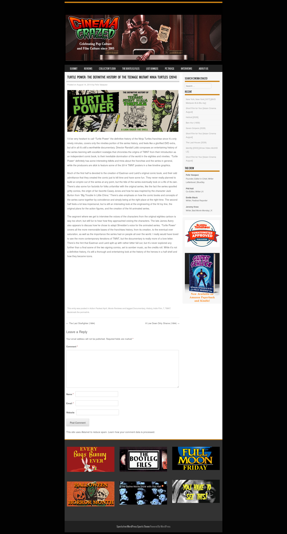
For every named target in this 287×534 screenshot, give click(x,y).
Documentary (139, 308)
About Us (203, 68)
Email (70, 403)
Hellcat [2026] (192, 117)
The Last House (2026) (196, 142)
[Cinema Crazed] (143, 59)
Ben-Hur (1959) (193, 122)
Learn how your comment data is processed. (131, 432)
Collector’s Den (107, 68)
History (149, 308)
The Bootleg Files (131, 68)
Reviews (88, 68)
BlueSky (200, 182)
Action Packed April (98, 308)
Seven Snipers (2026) (196, 128)
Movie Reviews (115, 308)
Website (70, 412)
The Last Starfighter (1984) (80, 323)
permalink (84, 312)
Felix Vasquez (101, 84)
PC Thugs (169, 68)
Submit (73, 68)
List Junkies (152, 68)
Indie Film (157, 308)
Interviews (186, 68)
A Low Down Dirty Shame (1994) (162, 323)
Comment (72, 346)
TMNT (167, 308)
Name (70, 394)
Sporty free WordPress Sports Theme (133, 526)
